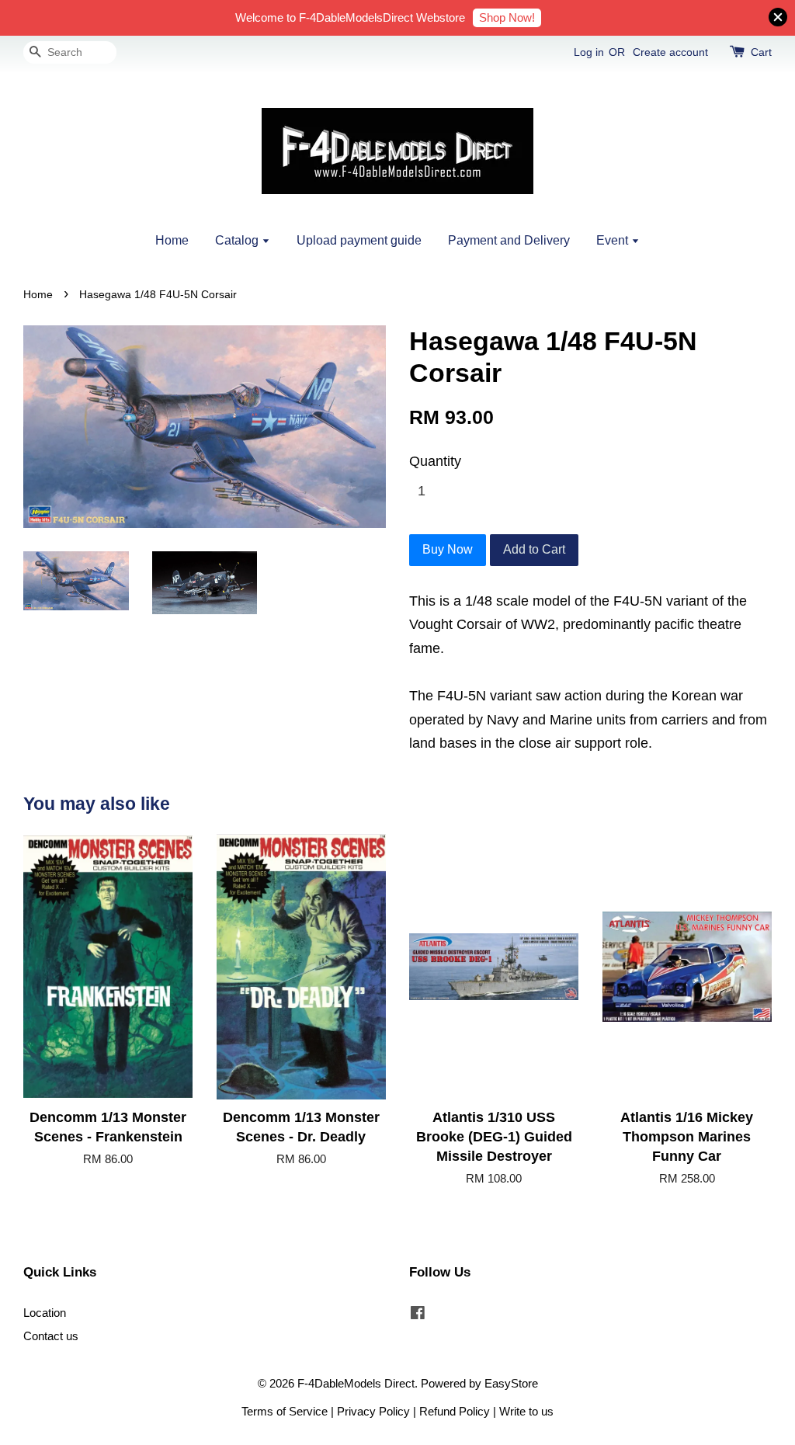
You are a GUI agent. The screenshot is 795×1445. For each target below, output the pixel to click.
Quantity (435, 461)
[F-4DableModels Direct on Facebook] (417, 1315)
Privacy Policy (373, 1411)
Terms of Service (284, 1411)
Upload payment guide (359, 240)
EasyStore (511, 1383)
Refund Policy (454, 1411)
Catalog (238, 240)
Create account (670, 52)
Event (613, 240)
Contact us (50, 1336)
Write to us (526, 1411)
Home (172, 240)
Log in (589, 52)
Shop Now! (507, 17)
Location (44, 1312)
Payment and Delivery (509, 240)
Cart (761, 52)
